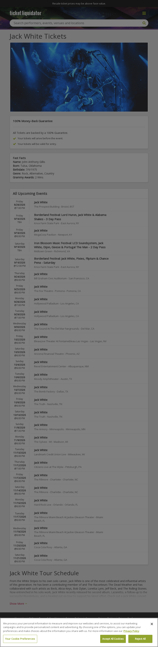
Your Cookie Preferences (20, 638)
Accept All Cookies (113, 638)
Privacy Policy (131, 631)
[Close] (152, 624)
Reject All (140, 638)
